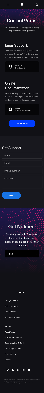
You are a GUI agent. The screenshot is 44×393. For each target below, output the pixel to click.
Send (11, 195)
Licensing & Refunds (13, 348)
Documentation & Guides (15, 343)
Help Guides (22, 123)
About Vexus (10, 332)
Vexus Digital (11, 379)
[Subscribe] (36, 254)
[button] (8, 4)
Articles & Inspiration (13, 337)
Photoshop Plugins (12, 317)
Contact (8, 360)
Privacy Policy (10, 354)
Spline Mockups (11, 306)
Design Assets (10, 311)
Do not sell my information (22, 379)
